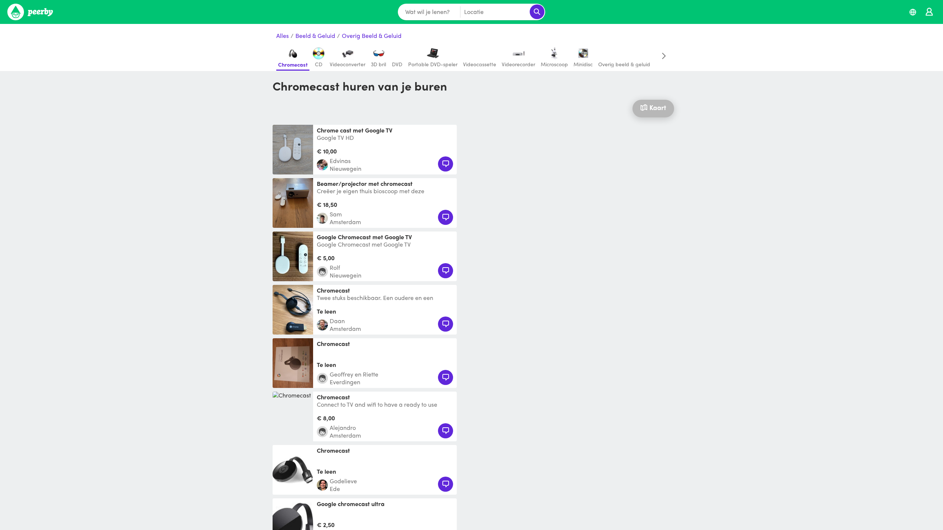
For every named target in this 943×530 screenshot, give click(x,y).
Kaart (657, 107)
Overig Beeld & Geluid (372, 36)
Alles (282, 36)
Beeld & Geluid (315, 36)
